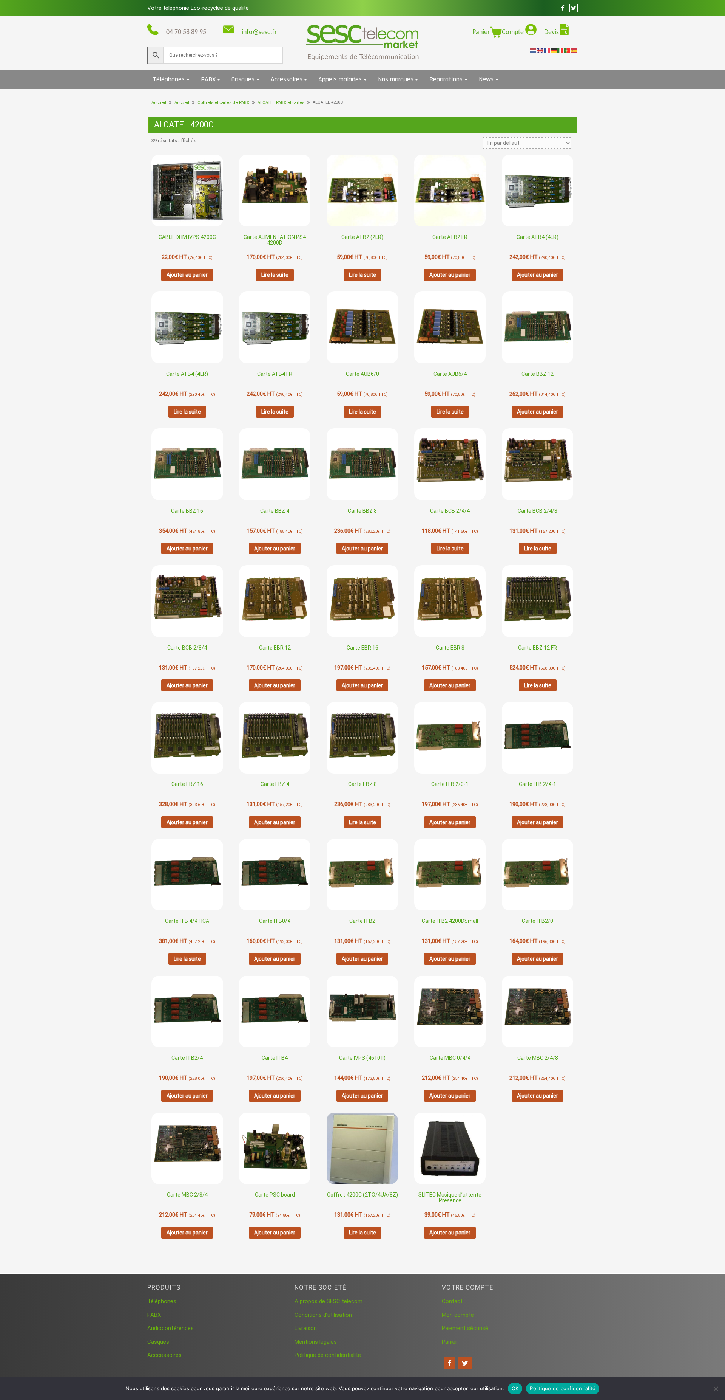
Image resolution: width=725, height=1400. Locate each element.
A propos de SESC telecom (328, 1301)
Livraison (306, 1328)
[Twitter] (465, 1363)
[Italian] (560, 50)
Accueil (158, 102)
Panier (481, 32)
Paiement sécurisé (465, 1328)
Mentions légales (316, 1341)
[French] (547, 50)
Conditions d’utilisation (323, 1315)
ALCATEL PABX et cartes (281, 102)
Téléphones (169, 79)
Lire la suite (274, 275)
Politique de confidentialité (328, 1355)
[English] (540, 50)
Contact (452, 1301)
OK (515, 1388)
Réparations (446, 79)
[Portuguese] (567, 50)
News (486, 79)
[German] (554, 50)
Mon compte (458, 1315)
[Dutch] (533, 50)
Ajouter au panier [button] (187, 275)
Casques (243, 79)
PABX (208, 79)
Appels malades (340, 79)
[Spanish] (574, 50)
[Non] (715, 1388)
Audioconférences (170, 1328)
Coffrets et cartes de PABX (223, 102)
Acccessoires (164, 1355)
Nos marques (395, 79)
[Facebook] (449, 1363)
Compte (513, 32)
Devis (551, 32)
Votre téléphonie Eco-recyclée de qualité (198, 8)
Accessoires (286, 79)
